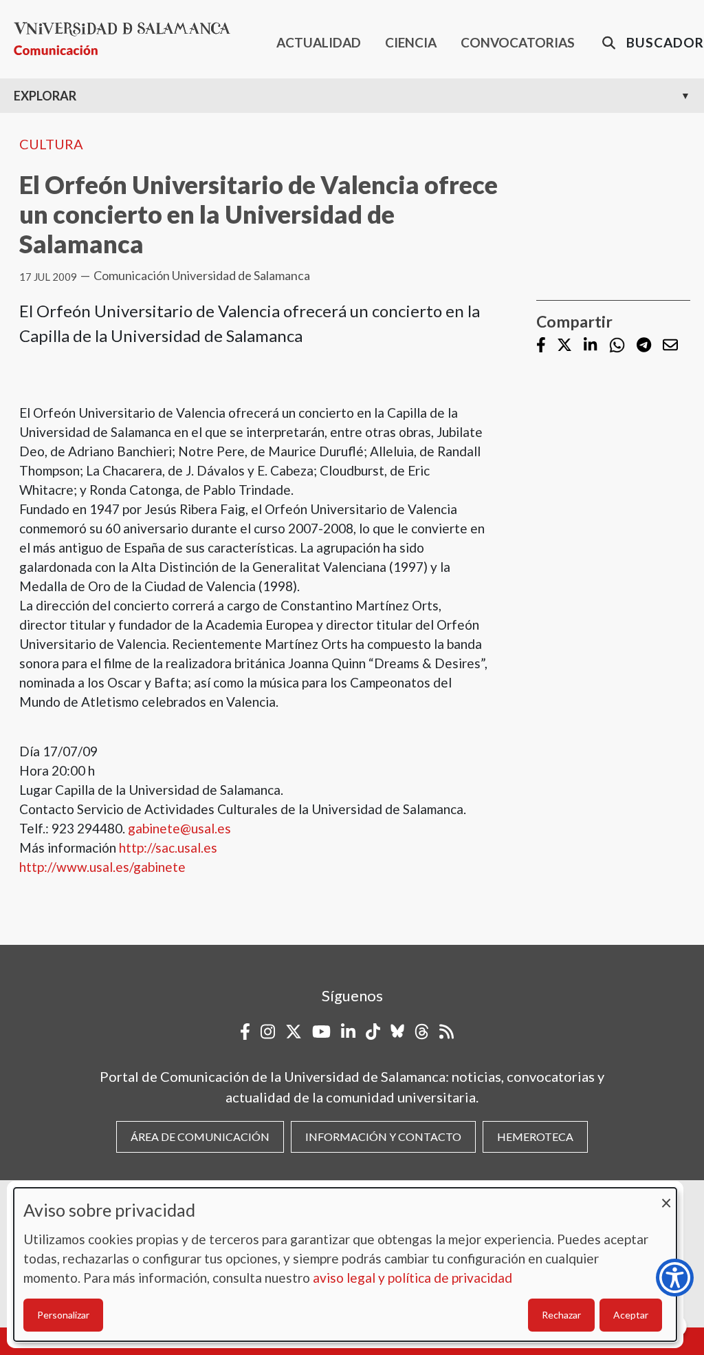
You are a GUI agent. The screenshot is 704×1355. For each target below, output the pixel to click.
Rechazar (561, 1315)
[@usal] (422, 1031)
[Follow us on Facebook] (541, 345)
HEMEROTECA (535, 1136)
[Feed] (446, 1031)
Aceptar (630, 1315)
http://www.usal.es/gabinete (102, 867)
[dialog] (345, 1264)
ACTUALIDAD (318, 42)
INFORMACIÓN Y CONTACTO (383, 1136)
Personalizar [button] (63, 1315)
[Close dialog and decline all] (666, 1196)
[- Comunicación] (127, 39)
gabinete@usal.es (179, 828)
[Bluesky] (397, 1031)
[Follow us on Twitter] (564, 345)
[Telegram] (644, 345)
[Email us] (670, 345)
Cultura (51, 144)
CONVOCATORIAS (518, 42)
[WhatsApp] (617, 345)
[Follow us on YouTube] (321, 1031)
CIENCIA (411, 42)
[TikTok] (373, 1031)
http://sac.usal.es (168, 847)
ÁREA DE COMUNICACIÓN (200, 1136)
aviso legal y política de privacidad (412, 1277)
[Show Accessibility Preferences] (675, 1278)
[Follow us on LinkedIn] (590, 345)
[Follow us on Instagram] (268, 1031)
